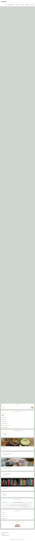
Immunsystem (24, 504)
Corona (10, 502)
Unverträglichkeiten (25, 506)
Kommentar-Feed (5, 516)
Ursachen (17, 4)
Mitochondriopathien (11, 4)
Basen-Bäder (5, 433)
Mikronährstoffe (23, 505)
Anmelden (3, 512)
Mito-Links (32, 4)
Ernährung (29, 502)
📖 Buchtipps (4, 417)
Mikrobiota (8, 505)
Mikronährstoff (14, 505)
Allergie (4, 502)
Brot (8, 502)
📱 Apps (3, 415)
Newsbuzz (20, 539)
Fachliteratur (28, 4)
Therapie (22, 4)
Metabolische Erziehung (7, 453)
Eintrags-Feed (4, 514)
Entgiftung (24, 502)
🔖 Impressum (3, 533)
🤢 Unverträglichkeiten (5, 425)
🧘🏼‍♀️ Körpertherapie (5, 427)
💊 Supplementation (5, 423)
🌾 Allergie (4, 413)
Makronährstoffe (4, 505)
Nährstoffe (29, 505)
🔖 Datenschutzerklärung (5, 535)
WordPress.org (4, 518)
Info (5, 4)
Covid (12, 502)
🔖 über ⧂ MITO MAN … (5, 532)
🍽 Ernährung (4, 419)
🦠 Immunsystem (4, 421)
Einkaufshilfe (18, 502)
